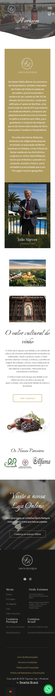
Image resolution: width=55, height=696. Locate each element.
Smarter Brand (29, 682)
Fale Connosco (13, 613)
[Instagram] (30, 579)
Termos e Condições (27, 662)
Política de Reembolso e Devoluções (27, 672)
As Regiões (11, 604)
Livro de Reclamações (27, 657)
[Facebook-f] (25, 579)
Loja (8, 608)
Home (9, 594)
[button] (48, 689)
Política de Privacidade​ (27, 667)
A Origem (10, 599)
